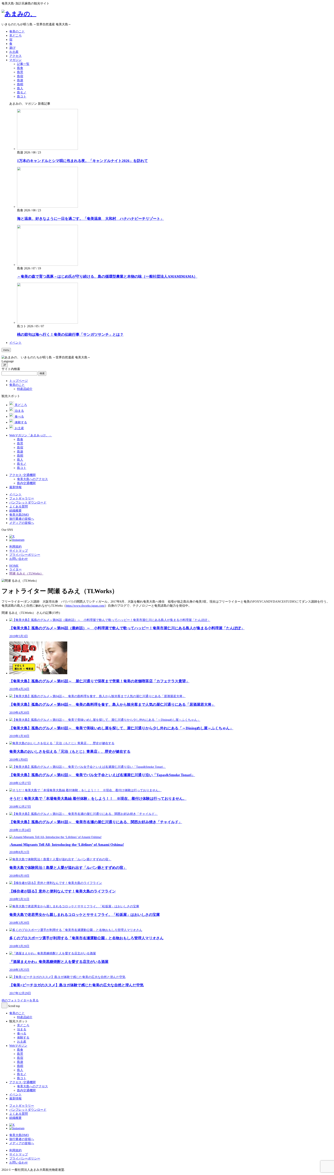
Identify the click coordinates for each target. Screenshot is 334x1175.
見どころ (23, 1025)
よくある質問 (18, 1113)
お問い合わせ (18, 558)
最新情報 (15, 1098)
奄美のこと (17, 1013)
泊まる (21, 1029)
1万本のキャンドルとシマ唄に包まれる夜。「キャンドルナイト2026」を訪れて (82, 161)
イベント (15, 1094)
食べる (21, 1033)
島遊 (20, 1062)
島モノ (21, 1074)
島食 (20, 1049)
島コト (21, 1078)
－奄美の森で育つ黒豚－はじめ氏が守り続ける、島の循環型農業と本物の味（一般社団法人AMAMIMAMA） (107, 276)
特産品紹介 (24, 1017)
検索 (42, 373)
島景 (20, 1053)
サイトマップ (18, 550)
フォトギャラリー (21, 1105)
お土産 (21, 1041)
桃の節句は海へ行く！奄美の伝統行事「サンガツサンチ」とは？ (70, 334)
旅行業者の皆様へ (21, 1139)
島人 (20, 1070)
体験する (23, 1037)
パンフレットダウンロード (27, 1109)
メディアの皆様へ (21, 1143)
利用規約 (15, 546)
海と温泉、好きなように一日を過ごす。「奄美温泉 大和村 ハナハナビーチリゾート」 (90, 219)
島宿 (20, 1057)
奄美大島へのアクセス (32, 1086)
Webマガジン (18, 1045)
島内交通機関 (26, 1090)
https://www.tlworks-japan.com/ (85, 605)
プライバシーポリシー (24, 554)
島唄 (20, 1066)
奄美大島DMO (19, 1135)
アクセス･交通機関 (22, 1082)
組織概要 (15, 1117)
